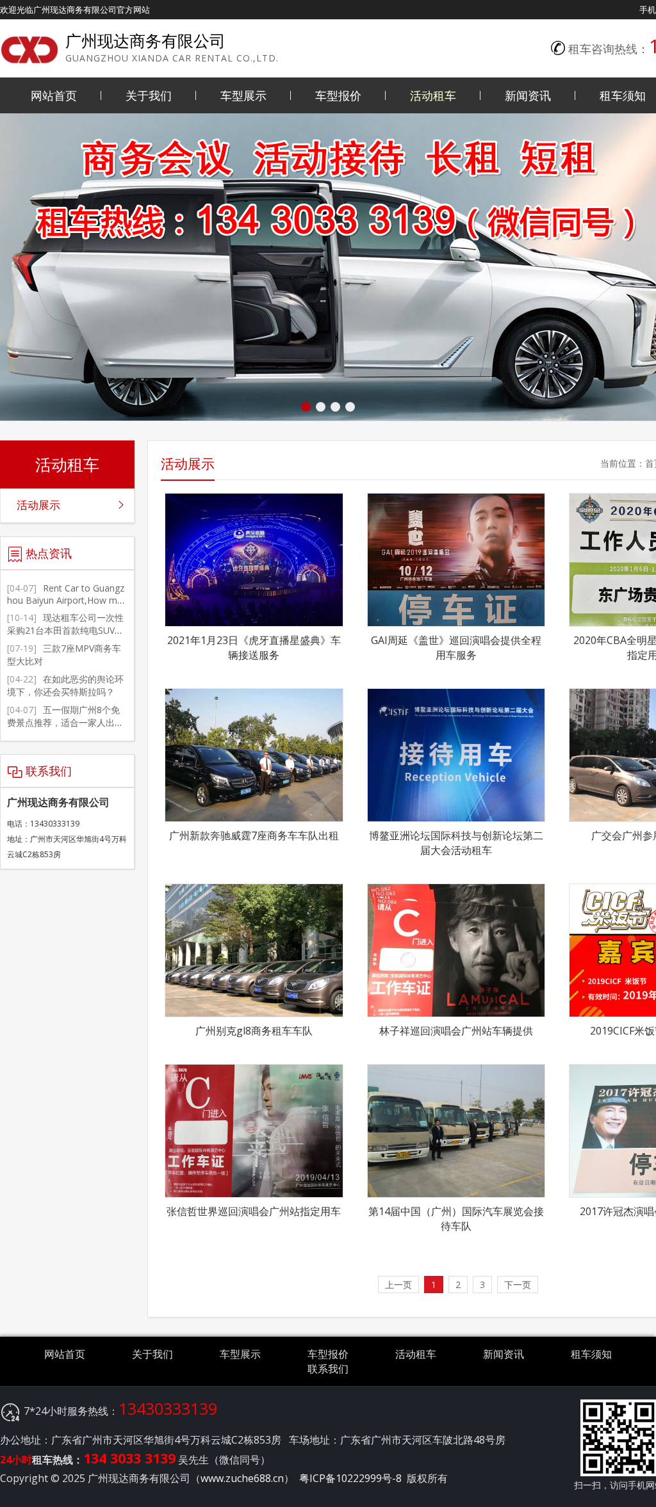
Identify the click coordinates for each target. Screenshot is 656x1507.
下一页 (517, 1284)
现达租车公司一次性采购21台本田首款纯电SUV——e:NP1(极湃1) (65, 630)
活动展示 (38, 504)
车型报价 (338, 95)
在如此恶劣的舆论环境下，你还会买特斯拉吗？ (65, 685)
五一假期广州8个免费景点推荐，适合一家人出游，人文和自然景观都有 (63, 722)
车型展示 (243, 95)
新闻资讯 (528, 95)
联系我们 (328, 1369)
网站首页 (54, 95)
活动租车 (433, 95)
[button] (306, 407)
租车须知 (591, 1354)
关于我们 (149, 95)
